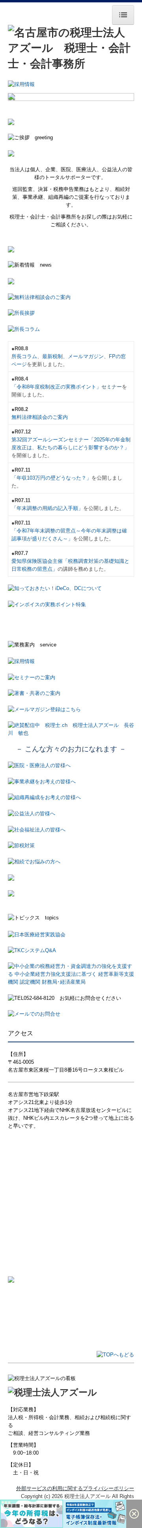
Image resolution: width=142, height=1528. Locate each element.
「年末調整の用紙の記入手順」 (47, 508)
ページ (19, 364)
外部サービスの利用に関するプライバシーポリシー (75, 1488)
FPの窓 (117, 356)
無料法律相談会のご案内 (39, 417)
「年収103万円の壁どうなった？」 (51, 478)
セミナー (111, 387)
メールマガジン (86, 356)
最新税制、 (55, 356)
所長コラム (24, 356)
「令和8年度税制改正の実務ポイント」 (56, 387)
